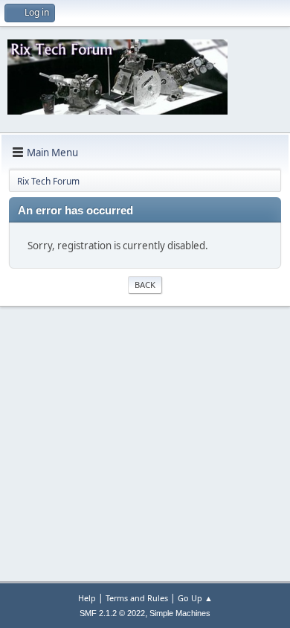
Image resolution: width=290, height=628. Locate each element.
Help (87, 597)
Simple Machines (179, 613)
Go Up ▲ (195, 597)
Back (145, 284)
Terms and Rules (137, 597)
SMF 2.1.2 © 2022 (112, 613)
